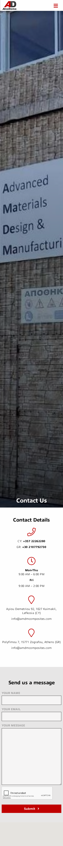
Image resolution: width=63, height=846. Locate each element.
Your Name (11, 693)
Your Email (11, 709)
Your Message (13, 725)
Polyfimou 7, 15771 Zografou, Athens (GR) (31, 642)
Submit (29, 808)
